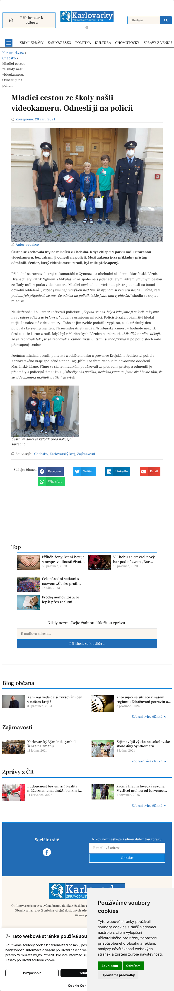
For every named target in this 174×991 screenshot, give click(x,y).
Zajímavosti (86, 454)
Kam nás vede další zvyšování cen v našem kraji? (54, 699)
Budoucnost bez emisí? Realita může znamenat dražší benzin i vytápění (53, 790)
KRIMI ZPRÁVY (31, 42)
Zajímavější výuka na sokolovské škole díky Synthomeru (143, 744)
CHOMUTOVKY (127, 42)
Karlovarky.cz (13, 52)
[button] (8, 43)
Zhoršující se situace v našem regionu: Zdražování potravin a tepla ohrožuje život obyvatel (142, 701)
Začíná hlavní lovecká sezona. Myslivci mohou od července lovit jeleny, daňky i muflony (141, 790)
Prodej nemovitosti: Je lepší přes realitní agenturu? (60, 602)
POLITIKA (83, 42)
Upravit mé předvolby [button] (118, 975)
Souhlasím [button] (110, 966)
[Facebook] (87, 27)
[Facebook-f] (47, 852)
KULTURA (103, 42)
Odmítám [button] (133, 966)
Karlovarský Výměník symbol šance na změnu (51, 744)
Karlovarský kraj (62, 454)
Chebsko (9, 58)
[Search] (166, 20)
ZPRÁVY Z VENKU (157, 42)
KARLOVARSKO (59, 42)
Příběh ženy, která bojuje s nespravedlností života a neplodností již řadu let (63, 562)
